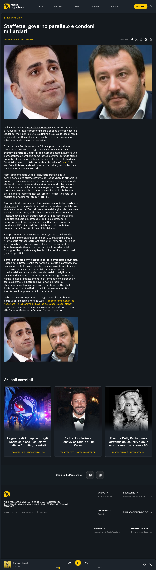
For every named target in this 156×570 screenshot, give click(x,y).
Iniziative (95, 6)
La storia (114, 6)
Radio (40, 6)
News (76, 6)
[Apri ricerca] (151, 6)
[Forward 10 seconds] (86, 562)
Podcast (58, 6)
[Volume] (144, 564)
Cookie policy (28, 512)
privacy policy (11, 512)
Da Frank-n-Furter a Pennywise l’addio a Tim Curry (78, 442)
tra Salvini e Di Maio (38, 127)
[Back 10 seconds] (69, 562)
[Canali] (150, 564)
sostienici (140, 6)
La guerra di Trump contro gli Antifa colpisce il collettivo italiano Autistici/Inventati (27, 442)
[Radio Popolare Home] (14, 6)
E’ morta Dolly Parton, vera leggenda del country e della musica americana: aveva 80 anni (128, 442)
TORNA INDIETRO (14, 18)
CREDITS (43, 512)
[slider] (59, 568)
